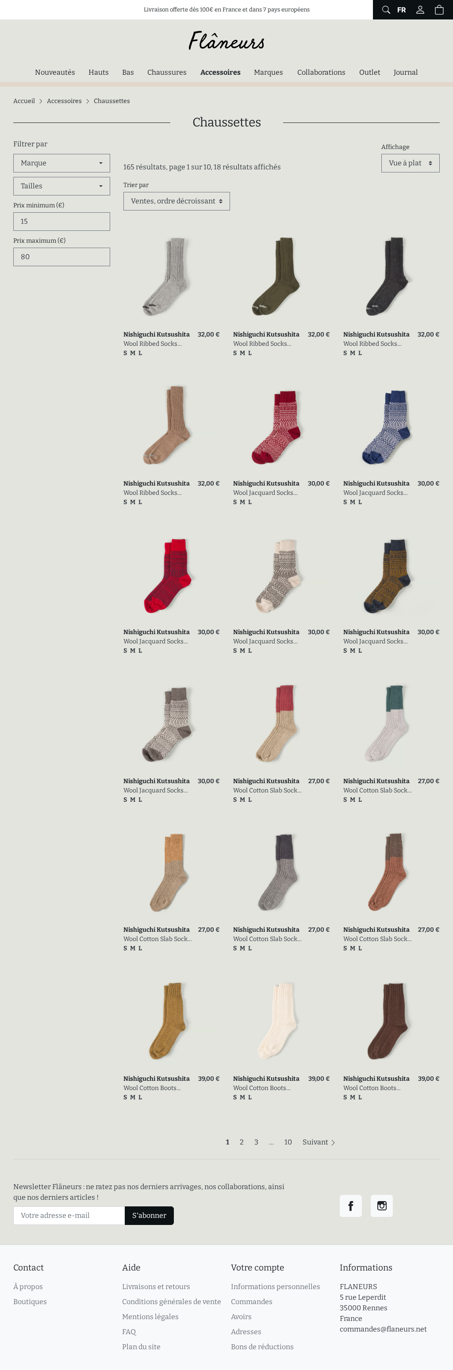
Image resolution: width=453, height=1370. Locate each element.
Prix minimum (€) (38, 205)
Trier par (136, 185)
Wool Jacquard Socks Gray (153, 791)
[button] (439, 9)
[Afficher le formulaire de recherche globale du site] (385, 9)
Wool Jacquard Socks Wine (263, 493)
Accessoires (222, 72)
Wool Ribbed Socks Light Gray (150, 344)
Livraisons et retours (156, 1286)
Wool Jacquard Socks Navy (373, 642)
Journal (406, 72)
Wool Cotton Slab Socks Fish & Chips (157, 939)
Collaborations (321, 72)
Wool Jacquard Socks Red (153, 642)
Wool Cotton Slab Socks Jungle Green (377, 791)
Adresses (246, 1332)
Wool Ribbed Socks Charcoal (370, 344)
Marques (268, 72)
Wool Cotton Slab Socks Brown (377, 939)
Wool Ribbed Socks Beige (150, 493)
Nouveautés (55, 72)
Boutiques (30, 1301)
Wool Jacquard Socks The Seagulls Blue (373, 493)
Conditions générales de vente (171, 1301)
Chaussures (167, 72)
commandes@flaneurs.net (383, 1329)
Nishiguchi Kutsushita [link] (156, 334)
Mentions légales (150, 1317)
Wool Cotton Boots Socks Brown (369, 1088)
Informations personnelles (275, 1286)
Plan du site (141, 1347)
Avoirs (241, 1317)
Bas (128, 72)
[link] (171, 276)
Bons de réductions (262, 1347)
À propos (28, 1286)
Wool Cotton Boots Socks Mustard (150, 1088)
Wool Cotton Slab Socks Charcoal (266, 939)
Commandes (252, 1301)
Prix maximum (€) (39, 241)
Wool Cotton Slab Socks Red (266, 791)
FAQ (129, 1332)
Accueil (24, 101)
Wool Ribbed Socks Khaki (260, 344)
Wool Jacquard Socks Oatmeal (263, 642)
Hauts (98, 72)
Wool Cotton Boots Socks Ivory (259, 1088)
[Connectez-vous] (420, 9)
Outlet (369, 72)
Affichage (395, 147)
